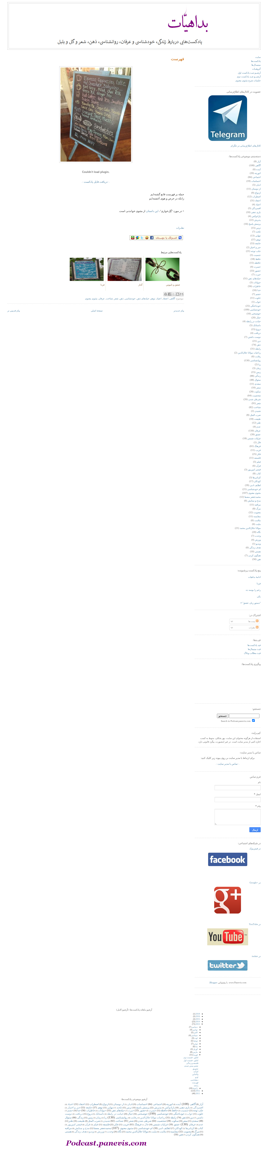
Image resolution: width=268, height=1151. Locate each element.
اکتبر (196, 1032)
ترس (258, 228)
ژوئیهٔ (196, 1041)
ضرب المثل (255, 415)
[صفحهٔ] (227, 865)
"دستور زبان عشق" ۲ (251, 603)
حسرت (257, 267)
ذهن (122, 298)
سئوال (258, 380)
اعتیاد (158, 298)
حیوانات (257, 282)
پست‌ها (252, 621)
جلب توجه (256, 251)
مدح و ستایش (254, 501)
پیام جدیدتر (179, 311)
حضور (258, 271)
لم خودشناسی (254, 489)
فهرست (177, 59)
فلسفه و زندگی (192, 1063)
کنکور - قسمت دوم (191, 1058)
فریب (258, 450)
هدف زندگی (255, 547)
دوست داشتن (254, 337)
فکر (259, 454)
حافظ (258, 259)
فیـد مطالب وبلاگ (252, 653)
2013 (198, 1024)
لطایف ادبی (255, 485)
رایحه (196, 1086)
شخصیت (256, 395)
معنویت (257, 512)
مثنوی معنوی (91, 298)
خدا (259, 290)
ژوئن (196, 1044)
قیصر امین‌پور (254, 469)
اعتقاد (165, 298)
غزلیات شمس (254, 438)
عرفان (102, 298)
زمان (258, 368)
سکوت (257, 391)
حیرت (258, 274)
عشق (258, 434)
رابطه (258, 349)
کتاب (258, 473)
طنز (259, 423)
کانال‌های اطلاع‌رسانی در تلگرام (246, 146)
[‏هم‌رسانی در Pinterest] (166, 294)
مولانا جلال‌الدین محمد (250, 528)
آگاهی (172, 298)
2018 (198, 1014)
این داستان (152, 211)
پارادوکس (256, 216)
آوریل (195, 1049)
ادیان (258, 185)
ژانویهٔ (195, 1088)
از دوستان (256, 189)
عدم (258, 427)
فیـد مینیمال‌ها (254, 649)
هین (259, 559)
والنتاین (195, 1074)
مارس (195, 1052)
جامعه (258, 243)
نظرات (252, 628)
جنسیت (257, 255)
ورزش (258, 540)
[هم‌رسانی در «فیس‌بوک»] (170, 294)
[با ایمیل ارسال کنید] (181, 294)
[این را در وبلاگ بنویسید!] (177, 294)
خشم (258, 294)
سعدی (258, 384)
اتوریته (258, 173)
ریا (259, 364)
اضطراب (256, 196)
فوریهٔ (195, 1055)
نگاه (259, 532)
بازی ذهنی (256, 212)
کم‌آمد (195, 1072)
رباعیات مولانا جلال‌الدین (249, 353)
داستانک (257, 325)
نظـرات (180, 227)
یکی (259, 596)
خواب (258, 302)
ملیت (258, 524)
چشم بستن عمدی (191, 1066)
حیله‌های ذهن (143, 298)
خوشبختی (256, 314)
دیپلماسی (194, 1080)
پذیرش (257, 220)
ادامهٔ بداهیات (254, 577)
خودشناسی (130, 298)
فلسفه (257, 458)
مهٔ (197, 1046)
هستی (258, 551)
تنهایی (258, 236)
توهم (153, 298)
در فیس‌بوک (255, 848)
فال (259, 442)
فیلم (259, 462)
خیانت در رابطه (253, 321)
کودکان (257, 481)
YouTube (255, 924)
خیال (258, 317)
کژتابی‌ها (257, 477)
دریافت (257, 333)
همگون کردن (254, 555)
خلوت (258, 298)
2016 (198, 1016)
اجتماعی (257, 177)
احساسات (256, 181)
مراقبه (258, 505)
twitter (256, 956)
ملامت (257, 520)
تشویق (195, 1069)
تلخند (258, 232)
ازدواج (258, 193)
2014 (198, 1022)
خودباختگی (255, 306)
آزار (259, 161)
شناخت (109, 298)
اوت (196, 1038)
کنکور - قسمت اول (191, 1060)
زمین (258, 372)
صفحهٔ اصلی (97, 311)
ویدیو (258, 544)
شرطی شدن (254, 399)
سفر (258, 388)
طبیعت (257, 419)
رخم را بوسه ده (253, 590)
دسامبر (195, 1027)
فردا (259, 583)
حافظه (257, 263)
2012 (198, 1091)
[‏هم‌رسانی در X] (173, 294)
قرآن (258, 466)
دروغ (258, 329)
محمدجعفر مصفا (253, 497)
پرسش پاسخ (255, 224)
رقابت (258, 356)
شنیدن (258, 411)
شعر (116, 298)
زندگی (258, 376)
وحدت (258, 536)
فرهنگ (257, 446)
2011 (198, 1093)
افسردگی (256, 208)
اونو (196, 1077)
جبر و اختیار (255, 247)
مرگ (258, 509)
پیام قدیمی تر (13, 311)
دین (259, 341)
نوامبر (195, 1030)
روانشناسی (255, 360)
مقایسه (257, 516)
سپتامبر (194, 1035)
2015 (198, 1019)
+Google (255, 883)
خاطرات (257, 286)
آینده (258, 169)
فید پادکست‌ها (254, 645)
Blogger (213, 982)
